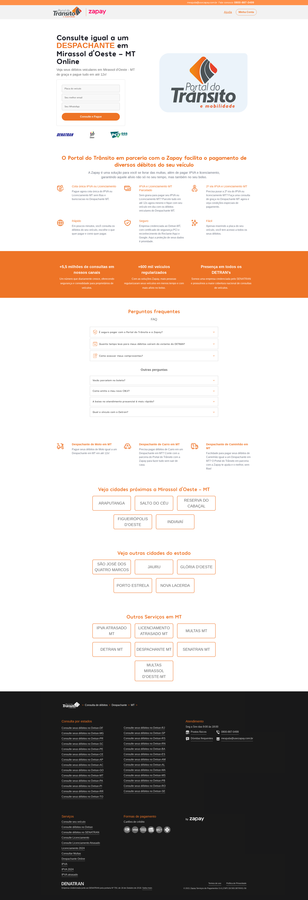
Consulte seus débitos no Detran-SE (144, 791)
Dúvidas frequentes (202, 738)
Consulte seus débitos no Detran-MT (82, 775)
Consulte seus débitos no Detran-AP (82, 759)
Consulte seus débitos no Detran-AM (145, 759)
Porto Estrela (133, 585)
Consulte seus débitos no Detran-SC (82, 743)
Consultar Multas (71, 853)
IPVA (64, 864)
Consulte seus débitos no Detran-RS (144, 738)
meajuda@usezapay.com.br (237, 738)
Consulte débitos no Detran (77, 827)
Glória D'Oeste (196, 567)
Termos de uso (214, 883)
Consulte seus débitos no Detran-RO (145, 786)
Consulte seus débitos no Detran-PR (82, 738)
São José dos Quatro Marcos (112, 567)
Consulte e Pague (91, 116)
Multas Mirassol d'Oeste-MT (154, 671)
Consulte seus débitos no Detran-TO (82, 796)
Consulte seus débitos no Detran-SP (144, 733)
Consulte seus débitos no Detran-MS (145, 775)
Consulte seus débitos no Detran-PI (82, 786)
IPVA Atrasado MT (112, 631)
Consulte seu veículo (74, 821)
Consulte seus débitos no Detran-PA (82, 780)
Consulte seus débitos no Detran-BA (144, 749)
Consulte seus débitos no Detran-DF (82, 728)
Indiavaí (175, 522)
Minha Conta (246, 12)
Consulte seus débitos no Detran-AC (82, 765)
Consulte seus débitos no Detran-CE (82, 754)
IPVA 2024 (68, 869)
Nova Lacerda (175, 585)
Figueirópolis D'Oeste (133, 522)
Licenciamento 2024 (73, 848)
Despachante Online (73, 858)
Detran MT (111, 649)
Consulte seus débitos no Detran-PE (82, 749)
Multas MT (196, 631)
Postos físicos (198, 731)
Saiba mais (147, 888)
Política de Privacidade (236, 883)
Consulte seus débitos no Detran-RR (82, 791)
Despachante (119, 705)
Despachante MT (154, 649)
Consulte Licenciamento (75, 837)
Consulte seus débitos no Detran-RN (145, 743)
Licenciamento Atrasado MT (154, 631)
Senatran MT (196, 649)
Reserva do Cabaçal (196, 503)
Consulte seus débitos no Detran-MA (145, 770)
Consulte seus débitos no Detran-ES (144, 754)
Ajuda (228, 12)
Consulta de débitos (96, 705)
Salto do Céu (154, 503)
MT (133, 705)
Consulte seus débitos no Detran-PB (144, 780)
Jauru (154, 567)
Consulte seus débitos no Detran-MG (83, 733)
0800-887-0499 (230, 731)
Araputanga (112, 503)
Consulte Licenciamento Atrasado (81, 843)
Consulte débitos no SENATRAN (80, 832)
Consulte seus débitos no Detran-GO (82, 770)
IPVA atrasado (70, 874)
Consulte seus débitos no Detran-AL (144, 764)
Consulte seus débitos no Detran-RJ (144, 727)
